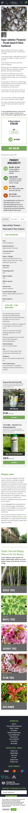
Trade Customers (14, 737)
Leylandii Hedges (14, 753)
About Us (14, 724)
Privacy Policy (14, 741)
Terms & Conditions (14, 739)
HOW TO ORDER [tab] (14, 219)
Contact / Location (14, 728)
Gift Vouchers (14, 730)
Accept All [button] (13, 809)
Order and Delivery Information (14, 726)
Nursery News (14, 743)
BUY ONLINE (14, 148)
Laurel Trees (14, 755)
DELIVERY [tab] (22, 219)
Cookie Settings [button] (6, 809)
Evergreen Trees (14, 759)
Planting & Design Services (14, 732)
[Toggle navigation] (2, 2)
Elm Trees (14, 757)
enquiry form (22, 516)
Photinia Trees (14, 751)
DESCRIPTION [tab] (5, 219)
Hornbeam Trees (14, 762)
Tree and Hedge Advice (14, 735)
